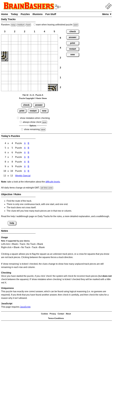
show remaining (32, 129)
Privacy (53, 314)
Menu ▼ (107, 14)
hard (28, 25)
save (76, 25)
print (21, 111)
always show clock (32, 122)
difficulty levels (52, 182)
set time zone (47, 188)
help (12, 223)
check (26, 105)
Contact (61, 314)
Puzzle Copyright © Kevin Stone (33, 98)
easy (13, 25)
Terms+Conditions (56, 318)
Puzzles (25, 14)
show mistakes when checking (35, 118)
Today (14, 14)
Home (4, 14)
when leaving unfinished (57, 24)
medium (20, 25)
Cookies (44, 314)
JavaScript (25, 307)
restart (33, 111)
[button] (4, 37)
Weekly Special (22, 175)
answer (39, 105)
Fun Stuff (50, 14)
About (68, 314)
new (44, 111)
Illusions (38, 14)
